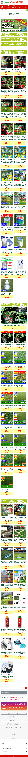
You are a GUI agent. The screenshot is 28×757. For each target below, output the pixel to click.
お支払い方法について (14, 713)
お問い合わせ (3, 746)
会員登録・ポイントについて (14, 727)
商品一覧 (8, 7)
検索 (27, 10)
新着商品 (2, 7)
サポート (14, 734)
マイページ (20, 7)
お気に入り (14, 7)
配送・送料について (14, 717)
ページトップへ (26, 688)
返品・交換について (14, 720)
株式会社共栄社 (4, 754)
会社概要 (14, 738)
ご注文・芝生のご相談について (14, 724)
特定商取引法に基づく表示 (6, 748)
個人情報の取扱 (4, 751)
